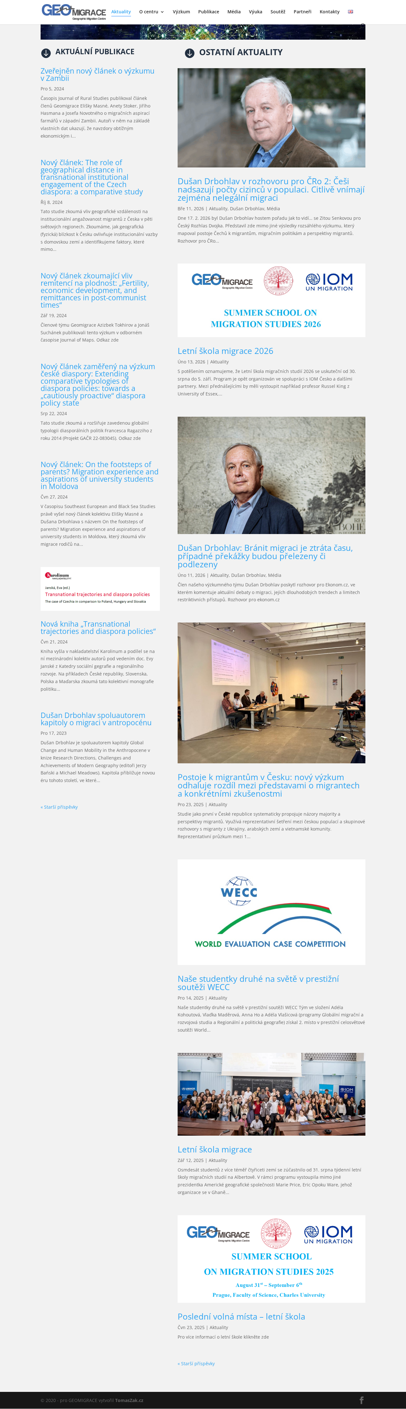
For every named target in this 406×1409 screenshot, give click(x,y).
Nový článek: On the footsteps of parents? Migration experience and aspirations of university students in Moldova (100, 475)
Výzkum (181, 12)
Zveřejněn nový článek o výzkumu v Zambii (97, 74)
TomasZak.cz (129, 1400)
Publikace (208, 12)
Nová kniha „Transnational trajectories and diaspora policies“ (98, 627)
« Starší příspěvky (59, 807)
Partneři (302, 12)
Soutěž (278, 12)
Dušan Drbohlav (247, 208)
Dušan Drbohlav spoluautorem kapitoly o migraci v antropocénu (96, 718)
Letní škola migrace (215, 1149)
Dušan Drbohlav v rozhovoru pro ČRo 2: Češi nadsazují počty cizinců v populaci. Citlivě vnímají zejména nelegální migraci (271, 189)
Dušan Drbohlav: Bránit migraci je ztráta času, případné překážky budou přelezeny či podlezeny (265, 556)
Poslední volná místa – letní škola (241, 1316)
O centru (148, 12)
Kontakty (330, 12)
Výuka (255, 12)
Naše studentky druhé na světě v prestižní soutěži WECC (258, 983)
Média (234, 12)
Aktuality (121, 12)
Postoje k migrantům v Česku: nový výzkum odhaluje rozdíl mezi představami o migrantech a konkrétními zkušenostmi (269, 785)
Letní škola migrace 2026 (225, 350)
